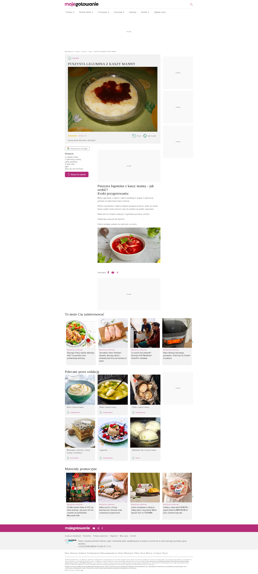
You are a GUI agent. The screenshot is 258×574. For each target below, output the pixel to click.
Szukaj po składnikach (73, 535)
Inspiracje (132, 12)
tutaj (82, 570)
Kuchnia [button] (144, 12)
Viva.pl (142, 553)
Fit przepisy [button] (103, 12)
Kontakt (133, 535)
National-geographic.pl (108, 553)
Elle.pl (67, 553)
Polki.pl (136, 553)
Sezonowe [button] (118, 12)
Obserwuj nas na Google (78, 148)
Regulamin (114, 535)
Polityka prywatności (100, 535)
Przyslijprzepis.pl (93, 553)
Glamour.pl (74, 553)
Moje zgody (124, 535)
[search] (191, 4)
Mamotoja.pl (128, 553)
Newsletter (87, 535)
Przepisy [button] (69, 12)
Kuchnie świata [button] (85, 12)
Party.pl (120, 553)
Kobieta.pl (82, 553)
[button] (65, 342)
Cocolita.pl (157, 553)
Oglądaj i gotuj (159, 12)
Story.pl (165, 553)
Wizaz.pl (149, 553)
